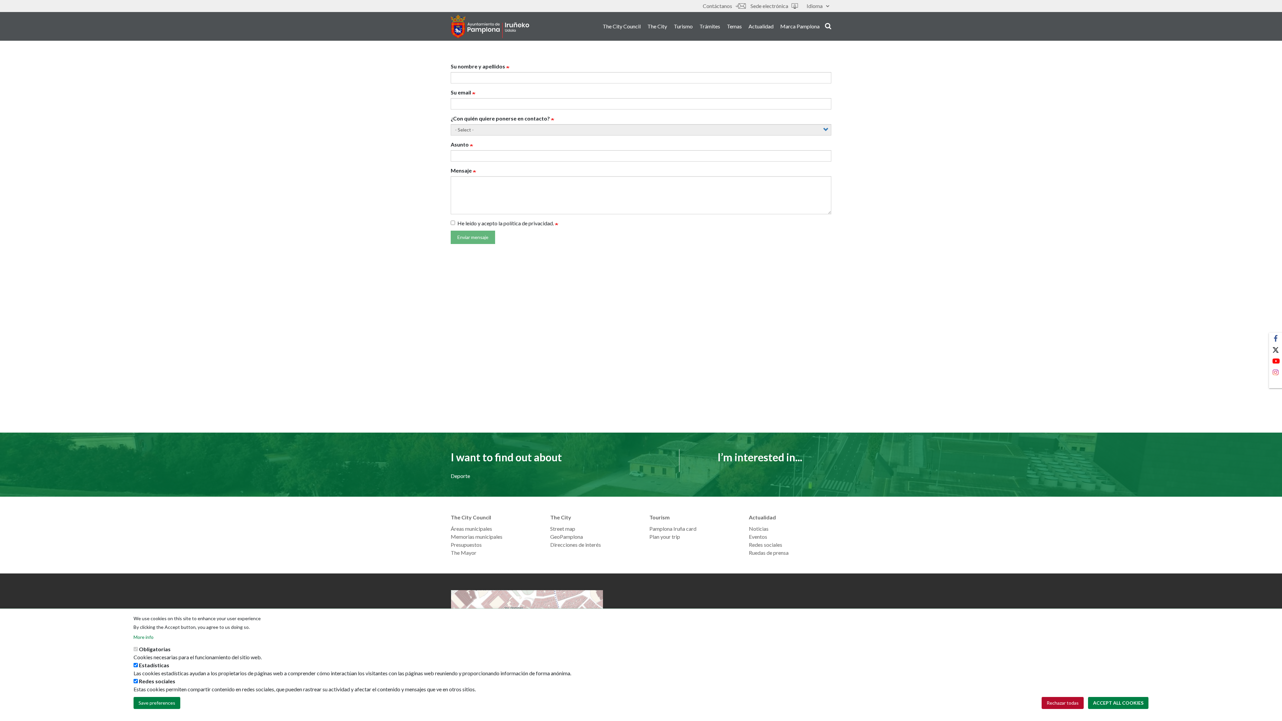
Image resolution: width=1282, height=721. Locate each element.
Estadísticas (154, 665)
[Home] (490, 26)
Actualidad (761, 26)
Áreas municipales (471, 528)
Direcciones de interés (575, 544)
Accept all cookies (1118, 703)
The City (657, 26)
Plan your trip (664, 536)
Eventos (758, 536)
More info (144, 637)
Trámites (709, 26)
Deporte (460, 476)
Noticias (759, 528)
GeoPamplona (566, 536)
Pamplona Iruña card (672, 528)
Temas (734, 26)
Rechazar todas (1063, 703)
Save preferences (157, 703)
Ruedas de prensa (769, 552)
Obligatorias (155, 649)
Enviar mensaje (472, 237)
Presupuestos (466, 544)
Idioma (815, 6)
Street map (562, 528)
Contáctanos (717, 6)
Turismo (683, 26)
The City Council (622, 26)
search (827, 25)
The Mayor (463, 552)
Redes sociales (765, 544)
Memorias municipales (476, 536)
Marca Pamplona (800, 26)
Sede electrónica (769, 6)
